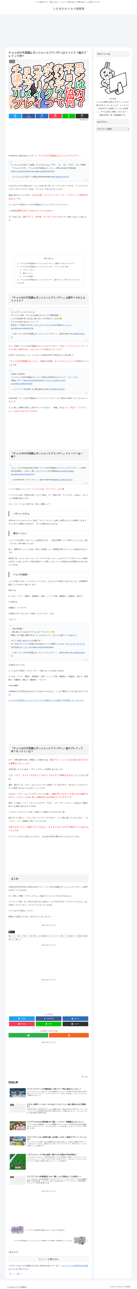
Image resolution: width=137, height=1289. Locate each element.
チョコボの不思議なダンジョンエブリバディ (48, 936)
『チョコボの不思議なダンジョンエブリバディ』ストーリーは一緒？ (44, 267)
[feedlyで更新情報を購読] (28, 1035)
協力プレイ (74, 936)
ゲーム (12, 932)
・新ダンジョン (27, 273)
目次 (46, 258)
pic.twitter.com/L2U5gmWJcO (23, 474)
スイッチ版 (29, 936)
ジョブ (21, 936)
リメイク (65, 936)
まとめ (21, 283)
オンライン (14, 936)
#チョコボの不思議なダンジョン (58, 325)
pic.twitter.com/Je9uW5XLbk (22, 328)
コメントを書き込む (48, 1259)
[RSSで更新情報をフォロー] (69, 1035)
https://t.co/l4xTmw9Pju (64, 471)
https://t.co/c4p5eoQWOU (33, 380)
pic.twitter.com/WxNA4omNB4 (41, 647)
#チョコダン (40, 325)
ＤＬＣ (12, 939)
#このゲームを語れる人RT (55, 380)
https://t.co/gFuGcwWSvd (21, 171)
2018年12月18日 (58, 389)
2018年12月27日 (62, 177)
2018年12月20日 (66, 480)
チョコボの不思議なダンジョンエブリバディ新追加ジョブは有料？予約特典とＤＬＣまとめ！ (46, 700)
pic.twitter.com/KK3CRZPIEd (43, 171)
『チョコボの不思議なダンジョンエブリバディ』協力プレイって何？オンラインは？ (49, 280)
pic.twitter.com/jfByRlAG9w (21, 384)
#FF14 (24, 641)
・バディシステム (27, 270)
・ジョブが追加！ (27, 276)
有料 (86, 936)
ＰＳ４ (19, 939)
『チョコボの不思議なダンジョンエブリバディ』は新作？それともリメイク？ (47, 263)
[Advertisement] (68, 31)
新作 (81, 936)
